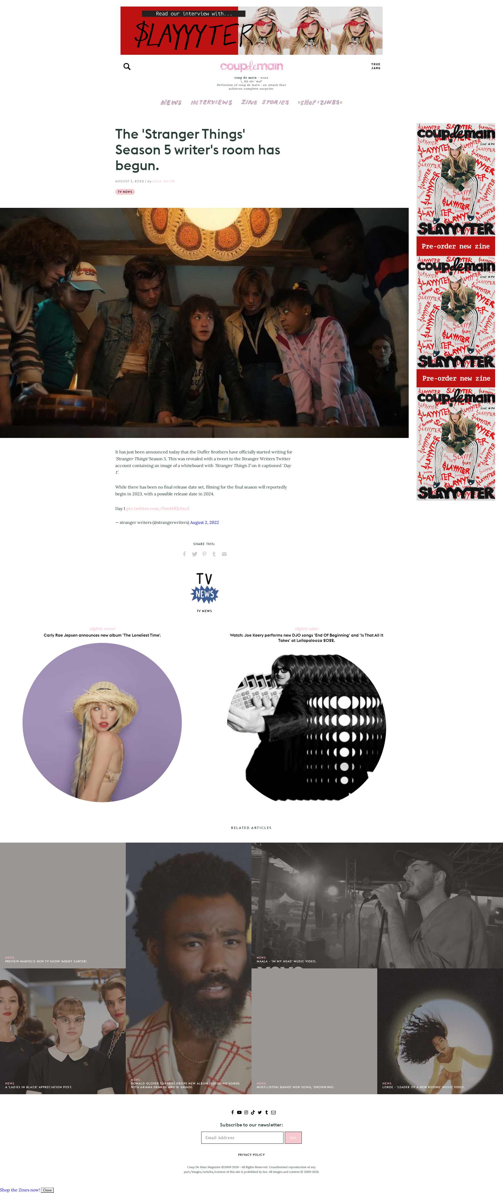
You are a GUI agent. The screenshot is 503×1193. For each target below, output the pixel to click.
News (171, 105)
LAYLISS (376, 66)
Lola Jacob (163, 181)
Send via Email (224, 554)
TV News (125, 192)
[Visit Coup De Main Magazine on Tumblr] (266, 1113)
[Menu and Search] (127, 66)
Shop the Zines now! (20, 1189)
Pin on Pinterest (204, 554)
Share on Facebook (184, 554)
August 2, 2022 (204, 522)
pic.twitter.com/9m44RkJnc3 (157, 508)
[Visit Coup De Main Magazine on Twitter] (259, 1113)
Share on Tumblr (214, 554)
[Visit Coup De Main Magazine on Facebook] (232, 1113)
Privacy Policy (251, 1155)
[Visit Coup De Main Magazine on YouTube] (239, 1113)
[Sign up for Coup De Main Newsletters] (273, 1113)
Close (47, 1190)
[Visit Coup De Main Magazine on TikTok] (253, 1113)
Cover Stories (265, 98)
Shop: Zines (320, 98)
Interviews (211, 98)
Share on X (194, 554)
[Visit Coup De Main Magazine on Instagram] (246, 1113)
